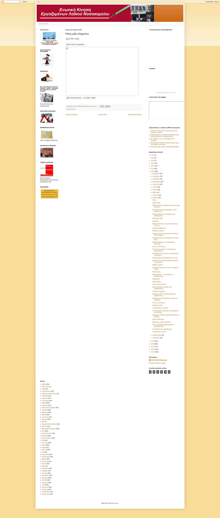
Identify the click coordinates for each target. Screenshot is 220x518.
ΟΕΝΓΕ (44, 459)
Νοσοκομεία (45, 457)
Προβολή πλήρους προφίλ (157, 363)
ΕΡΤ (43, 431)
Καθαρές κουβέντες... (158, 231)
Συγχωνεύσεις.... (157, 281)
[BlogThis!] (103, 106)
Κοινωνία (44, 443)
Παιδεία (44, 464)
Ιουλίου (155, 187)
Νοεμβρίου (156, 176)
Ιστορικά (44, 436)
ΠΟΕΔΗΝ (45, 471)
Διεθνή (44, 414)
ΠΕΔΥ (43, 466)
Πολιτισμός (45, 475)
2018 (153, 171)
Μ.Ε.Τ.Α (44, 450)
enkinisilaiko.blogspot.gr (159, 360)
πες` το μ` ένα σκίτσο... (159, 246)
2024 (153, 155)
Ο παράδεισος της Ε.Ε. (159, 332)
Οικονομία (45, 461)
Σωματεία (45, 482)
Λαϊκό (43, 447)
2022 (153, 160)
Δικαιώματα (45, 417)
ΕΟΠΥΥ (44, 426)
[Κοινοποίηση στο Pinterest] (109, 106)
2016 (153, 344)
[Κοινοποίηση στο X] (105, 106)
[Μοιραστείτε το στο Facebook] (107, 106)
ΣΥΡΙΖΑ (44, 480)
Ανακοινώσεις (46, 391)
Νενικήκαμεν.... (156, 272)
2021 (153, 163)
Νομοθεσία (45, 454)
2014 (153, 349)
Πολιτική (44, 473)
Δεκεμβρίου (156, 173)
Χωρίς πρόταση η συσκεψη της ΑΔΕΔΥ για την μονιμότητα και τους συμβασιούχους (165, 135)
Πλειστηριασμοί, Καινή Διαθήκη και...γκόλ (165, 258)
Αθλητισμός (45, 386)
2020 (153, 166)
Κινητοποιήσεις (46, 438)
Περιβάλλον (45, 468)
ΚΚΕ (43, 440)
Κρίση (43, 445)
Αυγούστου (156, 184)
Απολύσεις (45, 400)
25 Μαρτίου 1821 (157, 218)
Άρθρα (44, 403)
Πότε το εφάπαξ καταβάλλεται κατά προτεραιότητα (163, 325)
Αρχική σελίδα (43, 24)
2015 (153, 346)
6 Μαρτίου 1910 (157, 305)
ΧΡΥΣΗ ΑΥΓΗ (46, 492)
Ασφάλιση (45, 405)
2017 (153, 341)
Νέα (43, 452)
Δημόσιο (44, 410)
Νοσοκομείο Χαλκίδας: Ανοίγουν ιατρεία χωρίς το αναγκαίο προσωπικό (165, 143)
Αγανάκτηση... (156, 203)
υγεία (43, 485)
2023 (153, 158)
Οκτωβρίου (156, 179)
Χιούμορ (73, 109)
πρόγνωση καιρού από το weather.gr (166, 92)
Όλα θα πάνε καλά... (158, 319)
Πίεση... (154, 200)
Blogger (115, 503)
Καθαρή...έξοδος (157, 265)
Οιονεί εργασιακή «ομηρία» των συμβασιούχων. (162, 287)
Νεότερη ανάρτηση (71, 114)
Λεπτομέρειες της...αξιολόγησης (162, 329)
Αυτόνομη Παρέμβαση (49, 407)
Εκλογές (44, 419)
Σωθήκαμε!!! (156, 279)
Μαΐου (155, 192)
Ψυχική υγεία (46, 494)
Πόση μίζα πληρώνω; (158, 291)
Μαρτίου (155, 198)
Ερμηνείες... (156, 221)
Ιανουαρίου (156, 338)
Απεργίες (44, 398)
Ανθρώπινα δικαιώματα (49, 393)
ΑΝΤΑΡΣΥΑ (45, 396)
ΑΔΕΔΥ (44, 384)
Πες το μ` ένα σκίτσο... (159, 303)
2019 (153, 168)
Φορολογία (45, 487)
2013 (153, 352)
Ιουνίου (155, 190)
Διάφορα (44, 412)
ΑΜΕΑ (44, 389)
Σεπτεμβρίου (157, 181)
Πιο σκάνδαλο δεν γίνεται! (160, 308)
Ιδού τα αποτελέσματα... (159, 284)
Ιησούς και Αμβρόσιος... (159, 228)
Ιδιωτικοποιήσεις (47, 433)
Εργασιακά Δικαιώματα (49, 429)
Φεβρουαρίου (157, 335)
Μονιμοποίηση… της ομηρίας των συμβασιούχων (162, 275)
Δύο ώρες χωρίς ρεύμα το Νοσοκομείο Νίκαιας (165, 147)
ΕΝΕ (43, 421)
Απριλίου (156, 195)
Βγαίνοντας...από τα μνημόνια (161, 322)
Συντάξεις (45, 478)
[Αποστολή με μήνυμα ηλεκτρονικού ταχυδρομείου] (100, 106)
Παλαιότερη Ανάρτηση (135, 114)
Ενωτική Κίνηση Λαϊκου (49, 424)
